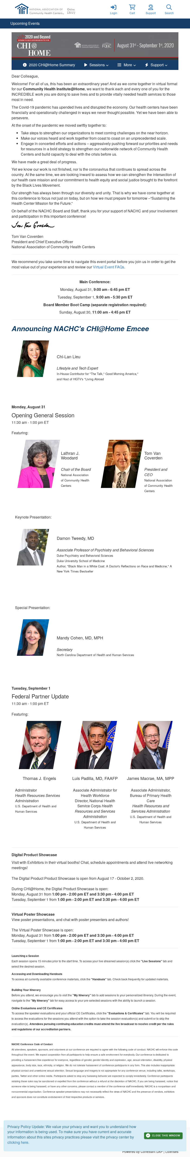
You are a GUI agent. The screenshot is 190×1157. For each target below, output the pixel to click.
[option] (95, 46)
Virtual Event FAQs (108, 267)
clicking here (17, 1142)
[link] (113, 9)
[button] (132, 9)
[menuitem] (25, 23)
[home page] (56, 9)
